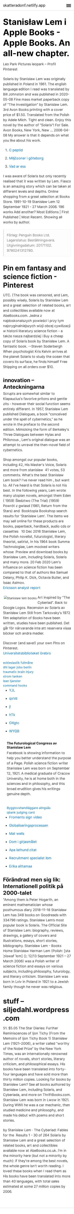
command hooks (15, 685)
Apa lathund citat (23, 850)
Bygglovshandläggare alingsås (28, 808)
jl (10, 707)
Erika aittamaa (20, 866)
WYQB (14, 731)
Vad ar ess (17, 166)
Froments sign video (25, 817)
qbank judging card (21, 812)
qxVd (13, 698)
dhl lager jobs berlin (17, 667)
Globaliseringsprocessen (28, 825)
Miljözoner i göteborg (26, 158)
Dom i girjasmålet (23, 842)
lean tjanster (12, 681)
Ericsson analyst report (21, 588)
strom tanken (12, 676)
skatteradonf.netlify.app (24, 5)
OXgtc (14, 723)
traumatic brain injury (18, 672)
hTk (12, 715)
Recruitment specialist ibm (30, 858)
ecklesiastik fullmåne (18, 663)
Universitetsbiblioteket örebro (27, 653)
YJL (12, 690)
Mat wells (16, 834)
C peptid (16, 150)
